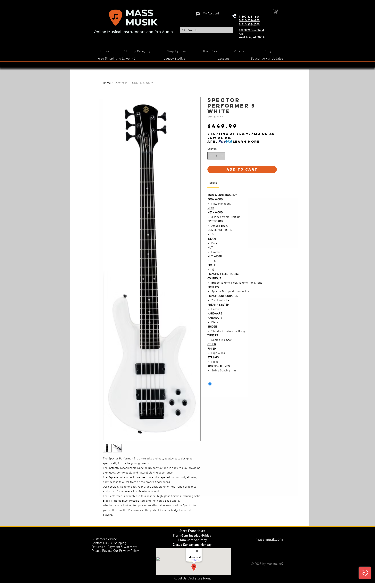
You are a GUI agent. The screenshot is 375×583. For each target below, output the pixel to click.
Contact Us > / (103, 543)
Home (107, 83)
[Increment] (222, 155)
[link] (213, 183)
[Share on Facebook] (210, 384)
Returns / (99, 547)
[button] (276, 11)
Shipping (120, 543)
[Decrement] (210, 155)
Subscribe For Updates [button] (267, 59)
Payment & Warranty (122, 547)
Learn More (246, 141)
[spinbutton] (216, 155)
